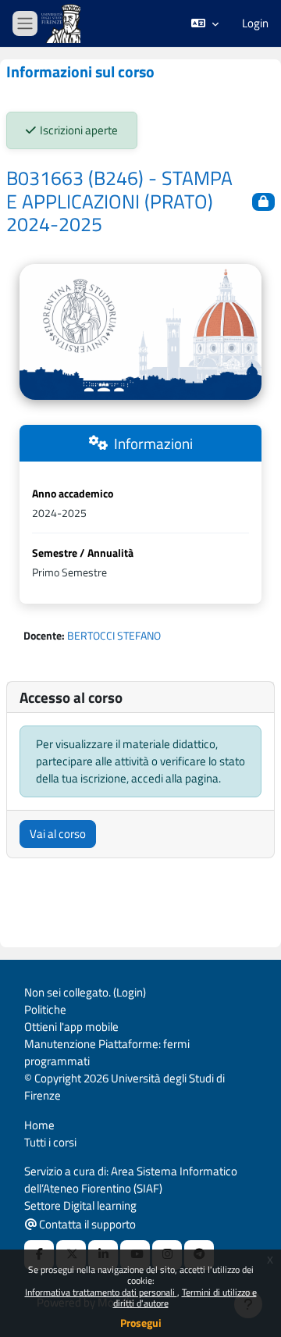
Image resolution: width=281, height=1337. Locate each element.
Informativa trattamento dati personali (101, 1292)
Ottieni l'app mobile (71, 1027)
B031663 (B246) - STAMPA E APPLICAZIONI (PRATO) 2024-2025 (119, 201)
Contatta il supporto (86, 1224)
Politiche (45, 1009)
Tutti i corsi (50, 1142)
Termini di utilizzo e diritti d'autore (185, 1297)
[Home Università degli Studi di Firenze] (62, 24)
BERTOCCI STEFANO (114, 635)
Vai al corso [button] (58, 834)
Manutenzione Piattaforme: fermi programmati (107, 1052)
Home (39, 1125)
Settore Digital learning (80, 1205)
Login (255, 23)
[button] (205, 23)
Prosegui (141, 1322)
